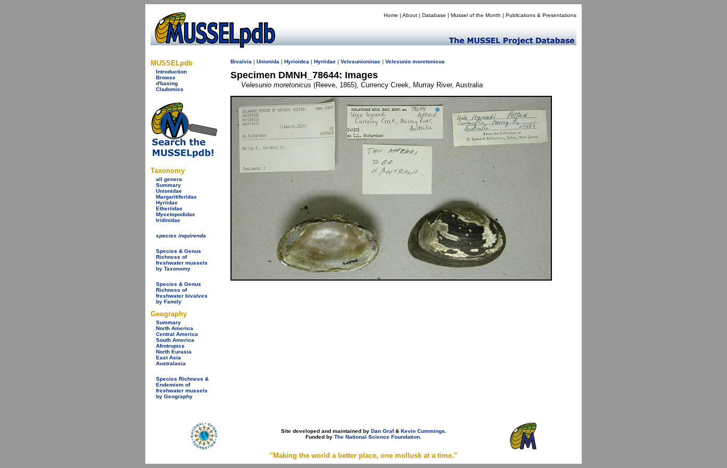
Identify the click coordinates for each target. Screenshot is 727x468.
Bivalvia (241, 61)
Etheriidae (169, 208)
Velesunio (398, 61)
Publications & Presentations (541, 15)
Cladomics (170, 89)
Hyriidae (167, 203)
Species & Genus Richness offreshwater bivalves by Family (182, 293)
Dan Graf (382, 431)
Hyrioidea (296, 61)
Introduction (171, 72)
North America (174, 328)
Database (434, 15)
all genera (169, 179)
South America (175, 340)
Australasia (171, 363)
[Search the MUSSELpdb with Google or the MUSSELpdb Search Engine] (184, 155)
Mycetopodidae (175, 214)
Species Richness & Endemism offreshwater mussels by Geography (182, 387)
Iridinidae (168, 220)
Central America (177, 334)
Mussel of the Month (476, 15)
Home (391, 15)
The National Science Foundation (377, 437)
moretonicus (428, 61)
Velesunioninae (361, 61)
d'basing (167, 83)
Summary (168, 185)
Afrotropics (170, 346)
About (409, 15)
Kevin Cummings (423, 431)
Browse (166, 77)
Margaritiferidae (176, 197)
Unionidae (169, 191)
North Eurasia (174, 352)
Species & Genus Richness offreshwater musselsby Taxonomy (182, 260)
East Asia (168, 357)
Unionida (268, 61)
